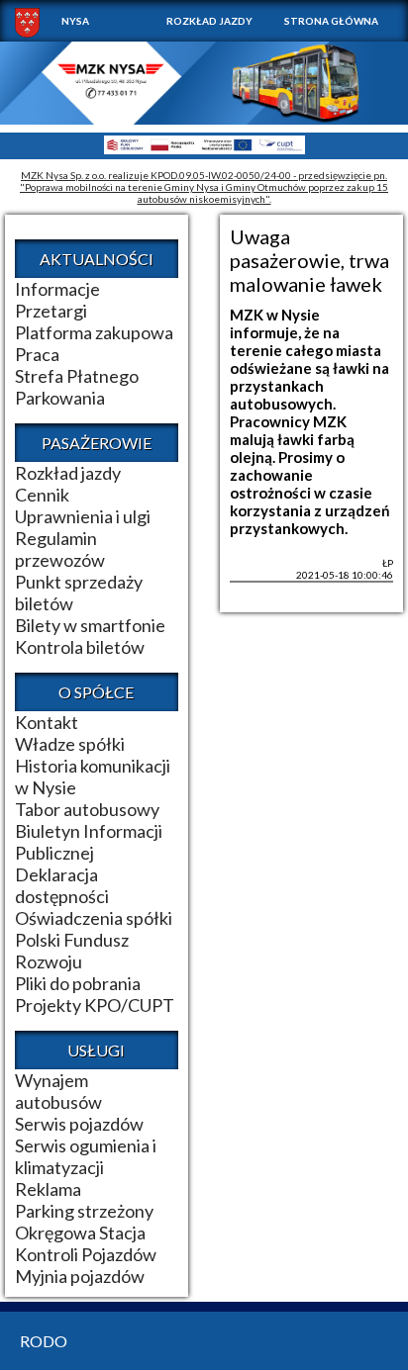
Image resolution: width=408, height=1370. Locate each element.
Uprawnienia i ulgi (83, 516)
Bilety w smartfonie (90, 625)
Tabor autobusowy (87, 809)
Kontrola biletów (80, 647)
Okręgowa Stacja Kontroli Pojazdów (85, 1243)
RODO (43, 1340)
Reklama (48, 1189)
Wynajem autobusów (58, 1091)
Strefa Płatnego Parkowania (77, 387)
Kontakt (46, 722)
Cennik (42, 494)
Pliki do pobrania (78, 983)
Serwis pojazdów (79, 1124)
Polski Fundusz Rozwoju (72, 950)
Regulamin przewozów (60, 549)
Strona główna (331, 21)
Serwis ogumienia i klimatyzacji (85, 1156)
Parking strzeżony (84, 1211)
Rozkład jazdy (209, 21)
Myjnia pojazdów (80, 1276)
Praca (37, 354)
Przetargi (51, 310)
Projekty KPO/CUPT (94, 1005)
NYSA (75, 21)
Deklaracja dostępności (62, 885)
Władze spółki (70, 744)
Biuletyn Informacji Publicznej (88, 842)
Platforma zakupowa (94, 332)
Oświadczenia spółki (93, 918)
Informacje (57, 289)
